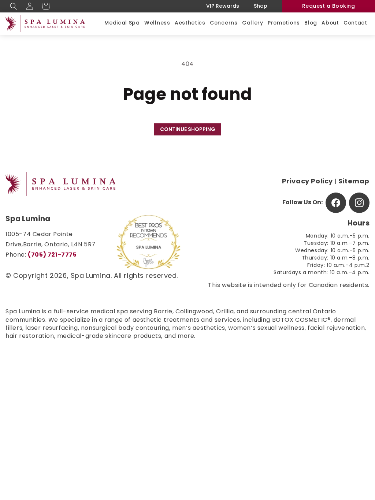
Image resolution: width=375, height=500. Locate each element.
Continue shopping (187, 130)
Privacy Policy (307, 182)
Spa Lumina (91, 276)
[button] (13, 6)
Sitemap (354, 182)
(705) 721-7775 (52, 255)
